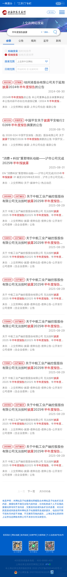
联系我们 (7, 535)
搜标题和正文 (48, 32)
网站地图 (15, 535)
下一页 (31, 491)
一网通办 (7, 3)
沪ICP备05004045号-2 (50, 568)
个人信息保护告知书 (55, 535)
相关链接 (24, 535)
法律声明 (33, 535)
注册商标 (41, 535)
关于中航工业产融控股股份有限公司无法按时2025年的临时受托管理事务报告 (33, 200)
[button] (32, 61)
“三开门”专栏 (24, 3)
